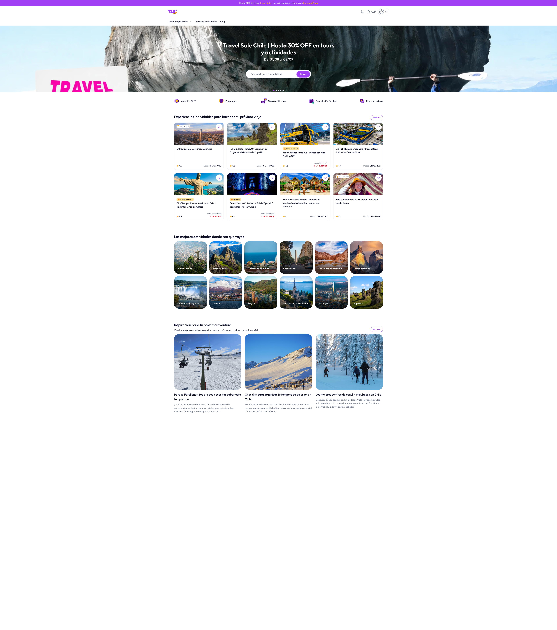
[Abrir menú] (383, 11)
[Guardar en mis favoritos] (219, 127)
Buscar (303, 74)
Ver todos (376, 118)
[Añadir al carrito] (362, 12)
